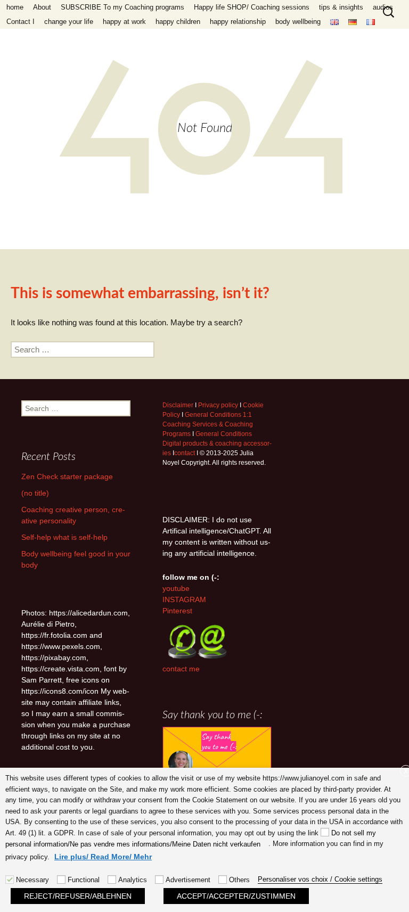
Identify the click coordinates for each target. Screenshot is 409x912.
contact (184, 453)
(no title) (35, 493)
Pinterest (177, 610)
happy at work (124, 22)
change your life (68, 22)
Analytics (132, 880)
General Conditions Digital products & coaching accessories (217, 443)
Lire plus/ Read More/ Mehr (103, 856)
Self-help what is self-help (64, 537)
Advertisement (188, 880)
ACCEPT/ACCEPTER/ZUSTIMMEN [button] (236, 896)
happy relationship (238, 22)
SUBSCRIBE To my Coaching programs (122, 7)
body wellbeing (298, 22)
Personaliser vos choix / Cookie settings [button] (320, 879)
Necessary (32, 880)
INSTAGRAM (184, 599)
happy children (178, 22)
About (42, 7)
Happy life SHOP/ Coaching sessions (251, 7)
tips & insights (341, 7)
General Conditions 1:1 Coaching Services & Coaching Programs (207, 424)
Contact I (20, 22)
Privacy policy (218, 405)
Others (239, 880)
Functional (84, 880)
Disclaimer (177, 405)
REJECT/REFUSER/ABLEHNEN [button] (78, 896)
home (14, 7)
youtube (176, 588)
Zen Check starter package (67, 476)
